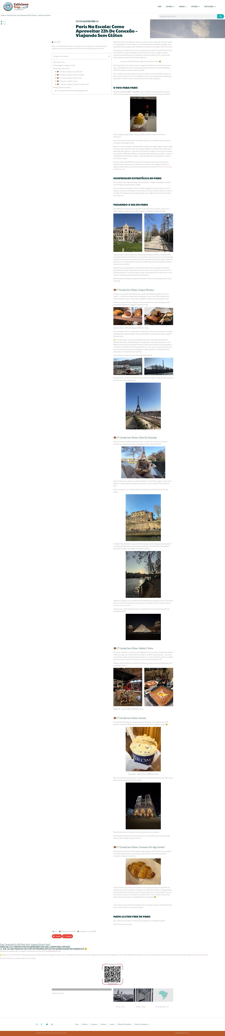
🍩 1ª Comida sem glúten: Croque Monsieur (70, 72)
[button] (109, 56)
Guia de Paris (128, 924)
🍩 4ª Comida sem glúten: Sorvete (67, 81)
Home (159, 6)
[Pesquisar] (220, 16)
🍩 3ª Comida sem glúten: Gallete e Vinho (69, 78)
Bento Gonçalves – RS (162, 1007)
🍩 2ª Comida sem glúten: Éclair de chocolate (70, 75)
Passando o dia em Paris (62, 68)
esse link (9, 955)
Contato (112, 1024)
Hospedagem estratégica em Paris (65, 65)
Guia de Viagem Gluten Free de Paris (162, 47)
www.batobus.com (123, 489)
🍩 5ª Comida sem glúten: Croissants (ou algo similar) (73, 84)
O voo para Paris (60, 62)
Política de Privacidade (124, 1024)
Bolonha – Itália (140, 1007)
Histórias (194, 6)
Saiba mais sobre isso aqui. (200, 955)
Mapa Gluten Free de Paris (63, 87)
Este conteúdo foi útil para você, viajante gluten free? (72, 91)
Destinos (169, 6)
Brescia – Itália (120, 1007)
